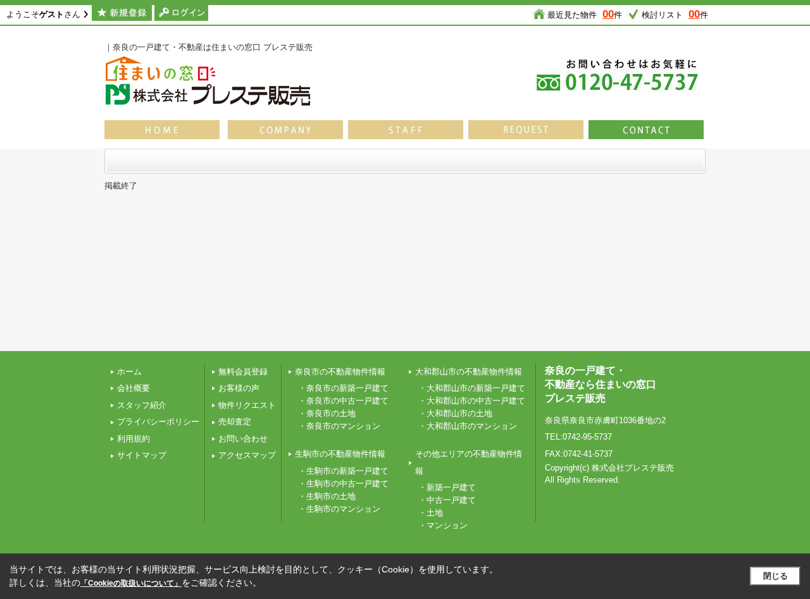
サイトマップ (141, 455)
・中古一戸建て (447, 500)
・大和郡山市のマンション (467, 426)
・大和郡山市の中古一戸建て (471, 400)
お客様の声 (238, 388)
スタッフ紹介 (141, 405)
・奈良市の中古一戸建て (343, 400)
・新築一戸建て (447, 487)
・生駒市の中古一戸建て (343, 483)
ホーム (129, 371)
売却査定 (234, 421)
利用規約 (133, 438)
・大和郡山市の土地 (455, 413)
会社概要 (133, 388)
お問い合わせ (243, 438)
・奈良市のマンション (339, 426)
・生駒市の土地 (327, 496)
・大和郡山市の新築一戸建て (471, 388)
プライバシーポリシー (158, 421)
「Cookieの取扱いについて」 (131, 583)
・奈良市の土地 (327, 413)
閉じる (775, 576)
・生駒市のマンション (339, 509)
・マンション (443, 525)
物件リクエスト (247, 405)
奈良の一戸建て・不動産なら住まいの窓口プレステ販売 (600, 384)
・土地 (430, 512)
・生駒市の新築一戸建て (343, 471)
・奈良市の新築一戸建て (343, 388)
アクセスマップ (247, 455)
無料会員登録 (243, 371)
